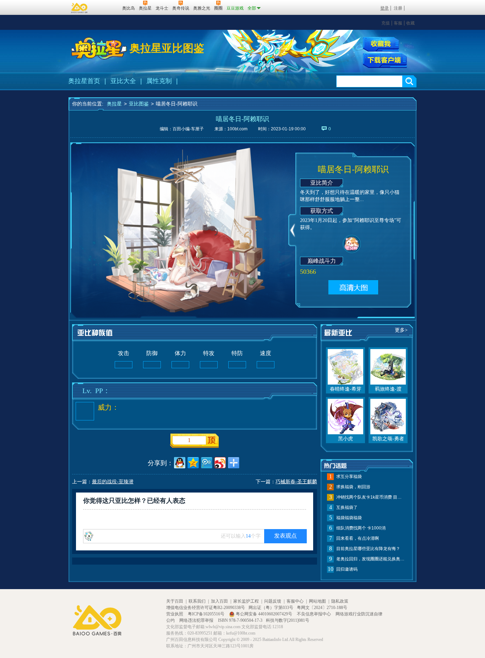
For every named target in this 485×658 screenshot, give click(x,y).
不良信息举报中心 (314, 613)
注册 (398, 8)
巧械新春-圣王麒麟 (296, 481)
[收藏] (381, 44)
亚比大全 (123, 81)
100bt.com (237, 128)
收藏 (410, 23)
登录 (384, 8)
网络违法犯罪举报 (196, 620)
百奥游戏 (80, 8)
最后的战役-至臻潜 (112, 481)
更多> (401, 330)
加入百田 (219, 601)
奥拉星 (114, 104)
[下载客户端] (385, 60)
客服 (398, 23)
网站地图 (317, 601)
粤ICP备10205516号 (206, 613)
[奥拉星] (99, 48)
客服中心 (295, 601)
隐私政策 (339, 601)
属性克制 (159, 81)
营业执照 (175, 613)
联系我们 (197, 601)
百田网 (106, 7)
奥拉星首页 (84, 81)
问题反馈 (272, 601)
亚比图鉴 (139, 104)
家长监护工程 (246, 601)
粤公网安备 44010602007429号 (264, 613)
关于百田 (174, 601)
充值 (385, 23)
